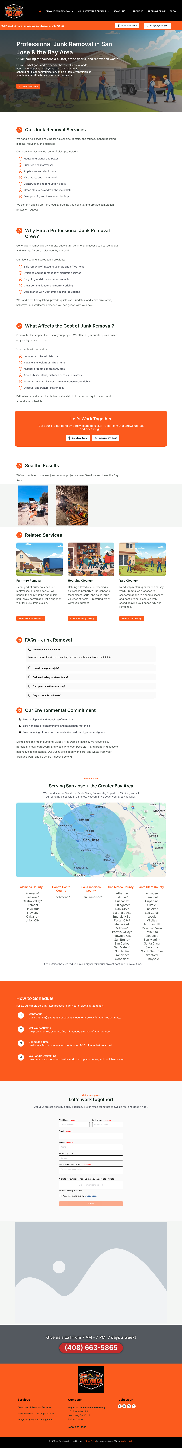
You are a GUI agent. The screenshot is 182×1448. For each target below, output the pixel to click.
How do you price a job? (46, 668)
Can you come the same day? (49, 686)
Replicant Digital (127, 1441)
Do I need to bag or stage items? (50, 677)
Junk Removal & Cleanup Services (36, 1413)
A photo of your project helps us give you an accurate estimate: (86, 1179)
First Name (68, 1120)
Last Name (101, 1120)
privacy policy (91, 1196)
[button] (91, 649)
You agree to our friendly (79, 1196)
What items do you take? (46, 649)
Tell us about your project (75, 1164)
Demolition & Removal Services (34, 1407)
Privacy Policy (90, 1441)
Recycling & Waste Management (35, 1419)
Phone (66, 1142)
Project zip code (66, 1153)
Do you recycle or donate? (47, 695)
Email (66, 1131)
